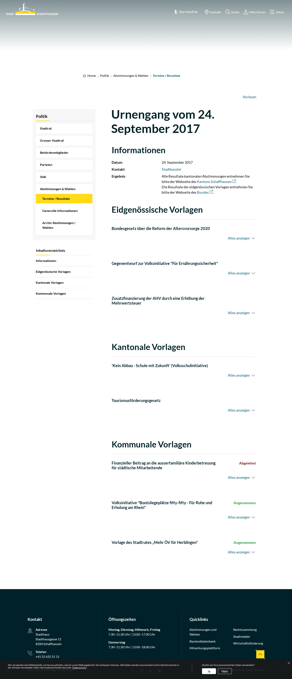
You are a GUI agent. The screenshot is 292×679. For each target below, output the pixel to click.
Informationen (46, 261)
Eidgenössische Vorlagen (53, 271)
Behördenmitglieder (54, 152)
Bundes (205, 192)
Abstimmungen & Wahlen (57, 189)
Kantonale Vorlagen (50, 282)
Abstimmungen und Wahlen (203, 632)
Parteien (46, 164)
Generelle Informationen (60, 211)
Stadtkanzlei (171, 169)
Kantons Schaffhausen (216, 181)
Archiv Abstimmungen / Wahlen (58, 225)
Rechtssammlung (245, 629)
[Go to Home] (89, 75)
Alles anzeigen (239, 238)
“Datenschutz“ (79, 667)
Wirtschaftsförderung (248, 643)
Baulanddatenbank (203, 641)
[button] (186, 12)
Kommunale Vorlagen (51, 293)
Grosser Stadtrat (52, 140)
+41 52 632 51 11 (47, 656)
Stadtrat (46, 128)
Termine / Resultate (56, 200)
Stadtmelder (241, 636)
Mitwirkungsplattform (205, 648)
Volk (43, 177)
